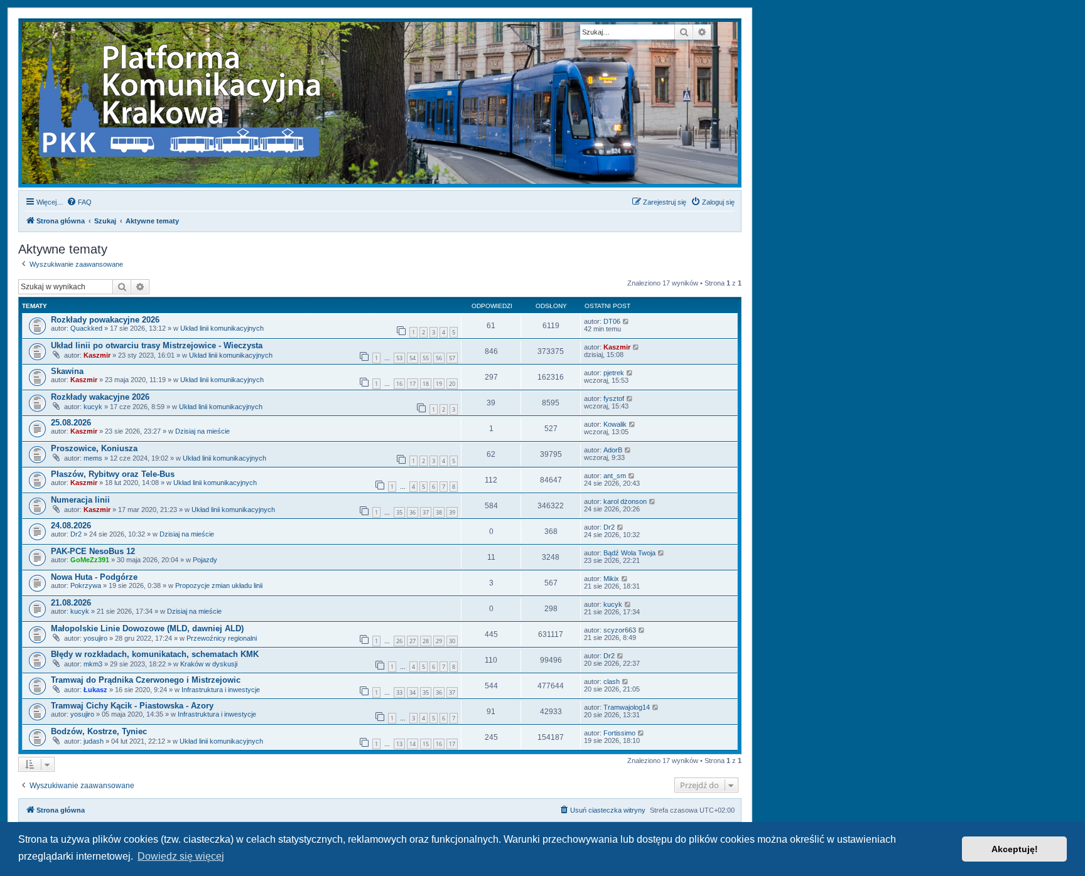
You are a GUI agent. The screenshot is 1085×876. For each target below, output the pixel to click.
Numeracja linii (80, 500)
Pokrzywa (85, 585)
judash (94, 741)
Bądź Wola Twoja (629, 553)
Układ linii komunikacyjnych (222, 328)
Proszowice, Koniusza (94, 448)
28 (426, 641)
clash (611, 681)
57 (452, 358)
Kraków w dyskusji (208, 664)
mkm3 (93, 664)
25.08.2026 (71, 422)
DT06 (611, 321)
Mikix (611, 578)
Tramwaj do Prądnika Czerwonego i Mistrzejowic (145, 680)
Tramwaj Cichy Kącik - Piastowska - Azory (132, 705)
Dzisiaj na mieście (202, 431)
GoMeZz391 (89, 560)
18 (426, 384)
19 (439, 384)
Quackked (86, 328)
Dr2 (76, 534)
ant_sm (614, 475)
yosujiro (95, 638)
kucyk (93, 406)
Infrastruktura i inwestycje (220, 689)
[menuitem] (79, 202)
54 (412, 358)
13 (399, 744)
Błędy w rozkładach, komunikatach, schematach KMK (155, 654)
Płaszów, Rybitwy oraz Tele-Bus (113, 474)
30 (452, 641)
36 (412, 512)
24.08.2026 (71, 525)
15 (426, 744)
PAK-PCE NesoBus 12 (93, 551)
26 (399, 641)
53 (399, 358)
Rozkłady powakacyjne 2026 (105, 319)
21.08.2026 (71, 602)
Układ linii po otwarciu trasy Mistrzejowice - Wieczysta (156, 345)
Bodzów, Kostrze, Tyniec (99, 731)
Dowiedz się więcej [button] (181, 856)
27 (412, 641)
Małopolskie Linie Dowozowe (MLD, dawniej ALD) (147, 628)
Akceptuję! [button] (1014, 849)
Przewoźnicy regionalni (221, 638)
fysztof (613, 398)
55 (426, 358)
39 (452, 512)
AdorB (612, 450)
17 (412, 384)
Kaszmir (97, 355)
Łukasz (95, 689)
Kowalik (615, 424)
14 (412, 744)
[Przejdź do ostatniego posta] (626, 321)
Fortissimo (619, 733)
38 (439, 512)
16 (399, 384)
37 (426, 512)
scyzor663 (619, 630)
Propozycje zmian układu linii (218, 585)
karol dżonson (625, 501)
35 (399, 512)
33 (399, 692)
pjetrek (613, 373)
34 (412, 692)
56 (439, 358)
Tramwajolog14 (626, 707)
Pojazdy (205, 560)
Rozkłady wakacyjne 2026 (100, 397)
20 (452, 384)
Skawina (67, 371)
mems (93, 458)
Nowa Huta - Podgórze (94, 577)
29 (439, 641)
